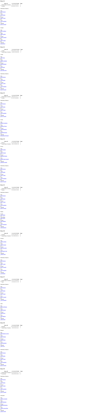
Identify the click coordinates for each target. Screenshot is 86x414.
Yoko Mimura (3, 316)
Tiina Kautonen (3, 227)
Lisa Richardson (3, 343)
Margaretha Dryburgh (4, 135)
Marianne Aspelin (3, 162)
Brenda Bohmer (3, 64)
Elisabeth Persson (3, 132)
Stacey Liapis (2, 18)
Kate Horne (2, 67)
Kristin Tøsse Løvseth (4, 159)
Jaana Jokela (2, 218)
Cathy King (2, 57)
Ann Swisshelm (3, 21)
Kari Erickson (3, 11)
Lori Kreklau (2, 15)
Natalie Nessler (3, 244)
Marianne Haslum (3, 156)
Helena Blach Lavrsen (4, 333)
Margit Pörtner (3, 336)
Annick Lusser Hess (4, 408)
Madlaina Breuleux (4, 405)
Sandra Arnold (3, 411)
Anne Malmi (2, 215)
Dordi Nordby (3, 149)
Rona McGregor (3, 70)
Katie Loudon (3, 40)
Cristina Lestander (3, 398)
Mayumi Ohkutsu (3, 306)
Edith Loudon (3, 34)
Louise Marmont (3, 129)
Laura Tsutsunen (3, 224)
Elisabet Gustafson (3, 123)
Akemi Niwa (2, 313)
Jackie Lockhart (3, 37)
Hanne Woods (3, 152)
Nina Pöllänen (3, 221)
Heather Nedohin (3, 60)
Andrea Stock (3, 254)
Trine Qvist (2, 346)
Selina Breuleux (3, 402)
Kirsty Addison (3, 31)
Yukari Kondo (3, 310)
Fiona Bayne (2, 43)
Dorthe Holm (2, 339)
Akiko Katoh (2, 319)
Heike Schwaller (3, 248)
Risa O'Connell (3, 24)
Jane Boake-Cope (3, 251)
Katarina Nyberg (3, 126)
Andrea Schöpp (3, 241)
